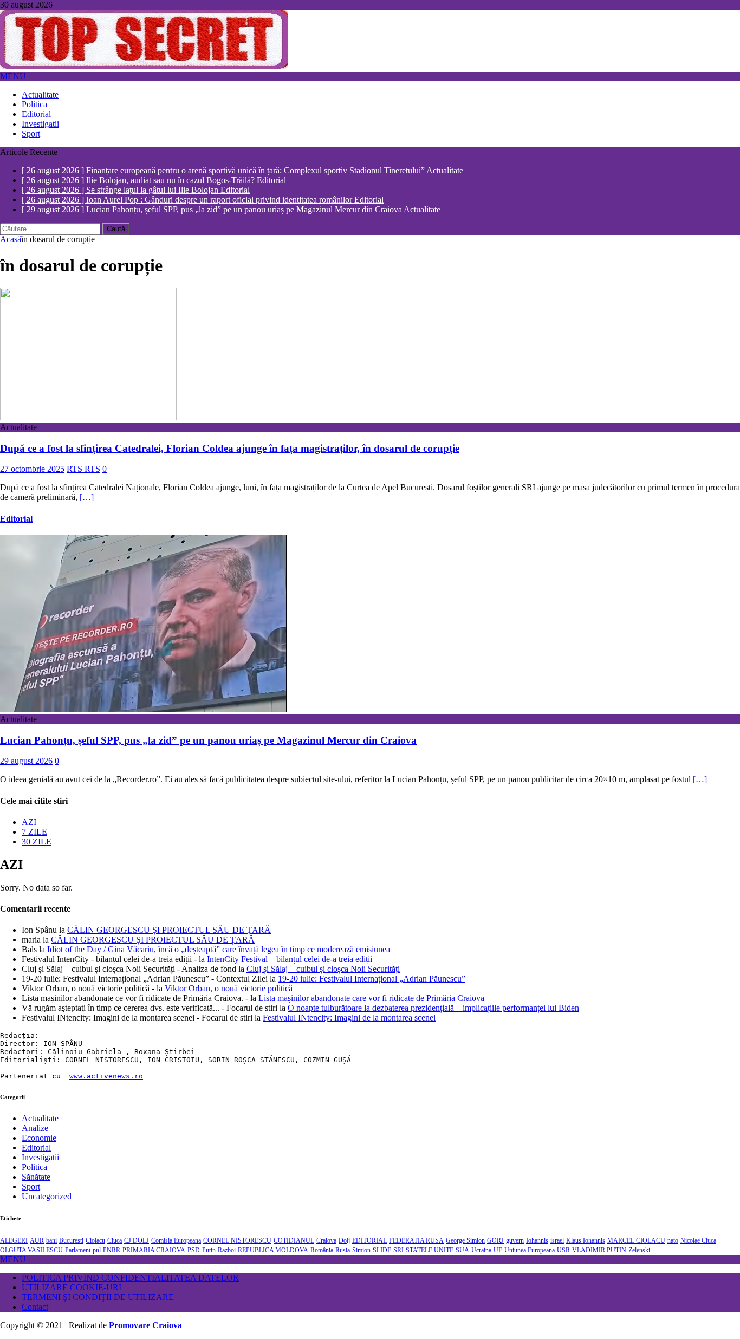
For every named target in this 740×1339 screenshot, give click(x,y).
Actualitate (40, 94)
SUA (462, 1248)
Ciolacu (95, 1239)
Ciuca (114, 1239)
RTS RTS (83, 467)
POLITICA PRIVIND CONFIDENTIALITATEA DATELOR (130, 1275)
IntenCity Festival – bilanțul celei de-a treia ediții (289, 957)
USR (563, 1248)
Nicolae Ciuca (698, 1239)
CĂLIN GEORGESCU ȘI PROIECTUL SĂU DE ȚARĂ (169, 928)
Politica (34, 104)
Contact (35, 1305)
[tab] (381, 821)
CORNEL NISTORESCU (237, 1239)
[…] (87, 495)
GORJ (495, 1239)
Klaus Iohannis (585, 1239)
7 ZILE (34, 830)
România (321, 1248)
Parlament (77, 1248)
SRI (398, 1248)
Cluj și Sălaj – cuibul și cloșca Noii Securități (323, 967)
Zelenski (639, 1248)
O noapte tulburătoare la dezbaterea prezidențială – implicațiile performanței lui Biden (433, 1006)
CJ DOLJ (136, 1239)
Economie (39, 1136)
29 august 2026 (26, 759)
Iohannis (537, 1239)
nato (672, 1239)
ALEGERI (14, 1239)
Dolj (344, 1239)
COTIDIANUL (294, 1239)
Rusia (342, 1248)
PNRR (111, 1248)
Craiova (326, 1239)
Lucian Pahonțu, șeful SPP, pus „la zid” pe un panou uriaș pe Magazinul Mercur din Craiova (208, 738)
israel (557, 1239)
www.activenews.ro (106, 1074)
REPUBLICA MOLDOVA (273, 1248)
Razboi (227, 1248)
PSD (193, 1248)
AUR (37, 1239)
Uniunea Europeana (529, 1248)
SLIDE (382, 1248)
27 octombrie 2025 (32, 467)
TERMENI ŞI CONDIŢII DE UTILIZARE (98, 1295)
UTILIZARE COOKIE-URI (71, 1285)
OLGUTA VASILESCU (31, 1248)
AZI (29, 820)
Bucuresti (71, 1239)
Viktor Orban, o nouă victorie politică (229, 986)
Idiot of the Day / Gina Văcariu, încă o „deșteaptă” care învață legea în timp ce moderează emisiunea (218, 947)
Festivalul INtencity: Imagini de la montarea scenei (349, 1015)
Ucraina (481, 1248)
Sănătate (36, 1175)
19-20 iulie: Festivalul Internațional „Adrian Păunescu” (371, 976)
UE (498, 1248)
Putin (209, 1248)
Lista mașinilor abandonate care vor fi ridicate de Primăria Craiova (371, 996)
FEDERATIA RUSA (416, 1239)
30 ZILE (36, 839)
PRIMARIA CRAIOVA (153, 1248)
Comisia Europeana (176, 1239)
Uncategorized (47, 1194)
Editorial (36, 114)
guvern (515, 1239)
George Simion (465, 1239)
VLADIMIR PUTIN (599, 1248)
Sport (31, 133)
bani (51, 1239)
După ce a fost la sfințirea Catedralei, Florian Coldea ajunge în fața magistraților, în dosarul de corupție (229, 446)
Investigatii (40, 123)
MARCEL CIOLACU (636, 1239)
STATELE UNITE (429, 1248)
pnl (97, 1248)
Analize (35, 1126)
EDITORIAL (369, 1239)
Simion (361, 1248)
